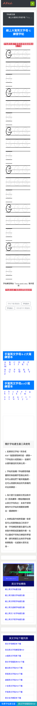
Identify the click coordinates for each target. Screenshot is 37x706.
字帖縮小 (10, 308)
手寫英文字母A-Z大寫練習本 (18, 356)
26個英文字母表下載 (13, 656)
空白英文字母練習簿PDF (14, 650)
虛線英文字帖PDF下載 (13, 680)
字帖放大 (26, 303)
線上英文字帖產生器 (13, 589)
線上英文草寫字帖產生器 (15, 601)
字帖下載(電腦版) (14, 303)
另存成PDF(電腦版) (23, 308)
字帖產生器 (11, 14)
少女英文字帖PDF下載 (13, 686)
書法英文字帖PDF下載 (13, 668)
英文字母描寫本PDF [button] (27, 704)
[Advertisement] (19, 22)
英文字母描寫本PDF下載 (14, 662)
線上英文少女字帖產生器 (15, 613)
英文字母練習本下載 (13, 644)
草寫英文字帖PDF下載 (13, 674)
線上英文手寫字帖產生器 (15, 619)
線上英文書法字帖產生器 (15, 595)
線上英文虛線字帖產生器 (15, 607)
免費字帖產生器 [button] (8, 704)
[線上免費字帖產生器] (7, 3)
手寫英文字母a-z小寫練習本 (17, 385)
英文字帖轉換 (19, 583)
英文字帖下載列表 (19, 638)
